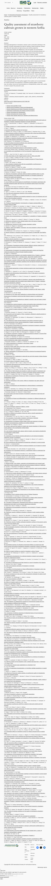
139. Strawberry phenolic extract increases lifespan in (20, 788)
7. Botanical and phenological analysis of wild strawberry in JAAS (20, 147)
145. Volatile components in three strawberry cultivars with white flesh (21, 820)
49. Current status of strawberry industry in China (16, 361)
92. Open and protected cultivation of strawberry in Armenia (19, 565)
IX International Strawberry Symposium (18, 14)
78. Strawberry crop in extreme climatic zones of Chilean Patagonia (21, 494)
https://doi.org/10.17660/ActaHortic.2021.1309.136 (16, 101)
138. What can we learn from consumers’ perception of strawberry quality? (22, 785)
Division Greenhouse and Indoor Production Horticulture (21, 109)
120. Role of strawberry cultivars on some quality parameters (19, 694)
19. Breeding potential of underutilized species (18, 209)
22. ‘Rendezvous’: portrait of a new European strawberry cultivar (20, 224)
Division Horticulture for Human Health (16, 114)
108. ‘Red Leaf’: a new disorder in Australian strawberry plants (19, 637)
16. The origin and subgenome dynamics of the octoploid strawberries (21, 193)
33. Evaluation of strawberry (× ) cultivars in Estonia (21, 286)
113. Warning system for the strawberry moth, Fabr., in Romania (24, 661)
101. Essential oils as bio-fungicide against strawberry (23, 606)
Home (5, 14)
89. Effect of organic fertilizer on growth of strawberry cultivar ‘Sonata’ (21, 551)
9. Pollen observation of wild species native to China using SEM (22, 156)
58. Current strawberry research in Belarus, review (16, 406)
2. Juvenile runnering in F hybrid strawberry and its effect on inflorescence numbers (25, 126)
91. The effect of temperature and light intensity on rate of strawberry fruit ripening (24, 562)
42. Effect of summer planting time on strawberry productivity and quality (22, 330)
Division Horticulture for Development (16, 112)
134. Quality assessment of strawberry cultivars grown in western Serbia (22, 765)
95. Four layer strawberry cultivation (13, 578)
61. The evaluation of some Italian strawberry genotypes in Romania (21, 418)
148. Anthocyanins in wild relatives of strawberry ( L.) (19, 835)
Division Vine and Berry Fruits (14, 105)
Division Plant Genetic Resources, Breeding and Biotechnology (22, 115)
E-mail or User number (5, 873)
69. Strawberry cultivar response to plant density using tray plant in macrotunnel (24, 455)
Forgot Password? (4, 877)
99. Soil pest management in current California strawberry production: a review (24, 598)
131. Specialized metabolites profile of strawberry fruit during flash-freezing (23, 751)
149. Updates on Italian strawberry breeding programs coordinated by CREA (23, 838)
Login (1, 878)
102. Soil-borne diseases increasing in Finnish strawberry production (21, 609)
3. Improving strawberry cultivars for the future (15, 130)
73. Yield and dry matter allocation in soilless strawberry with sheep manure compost (25, 473)
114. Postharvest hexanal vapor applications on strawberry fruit (20, 665)
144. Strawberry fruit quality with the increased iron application (19, 816)
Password (2, 875)
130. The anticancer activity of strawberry (14, 747)
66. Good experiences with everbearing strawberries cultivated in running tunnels (24, 442)
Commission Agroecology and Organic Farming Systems (21, 110)
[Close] (0, 869)
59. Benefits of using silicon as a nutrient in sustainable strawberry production (23, 409)
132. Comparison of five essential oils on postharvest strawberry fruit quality (23, 754)
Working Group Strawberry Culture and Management (20, 107)
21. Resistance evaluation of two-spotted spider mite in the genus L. (23, 221)
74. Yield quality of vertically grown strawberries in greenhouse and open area (23, 476)
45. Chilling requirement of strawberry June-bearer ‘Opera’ (18, 343)
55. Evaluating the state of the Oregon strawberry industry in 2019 (20, 390)
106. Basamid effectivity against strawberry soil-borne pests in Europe (21, 629)
